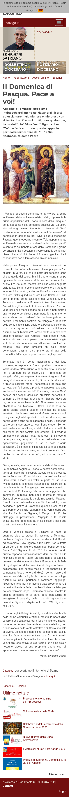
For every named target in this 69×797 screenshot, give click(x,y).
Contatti (8, 785)
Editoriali (57, 77)
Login (62, 791)
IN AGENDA (44, 31)
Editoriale (8, 686)
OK (40, 10)
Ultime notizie (16, 692)
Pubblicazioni (21, 77)
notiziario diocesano (48, 67)
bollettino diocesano (16, 67)
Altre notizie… (57, 774)
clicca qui (49, 676)
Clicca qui (8, 670)
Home (6, 77)
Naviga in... (14, 22)
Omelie (22, 686)
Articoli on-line (40, 77)
